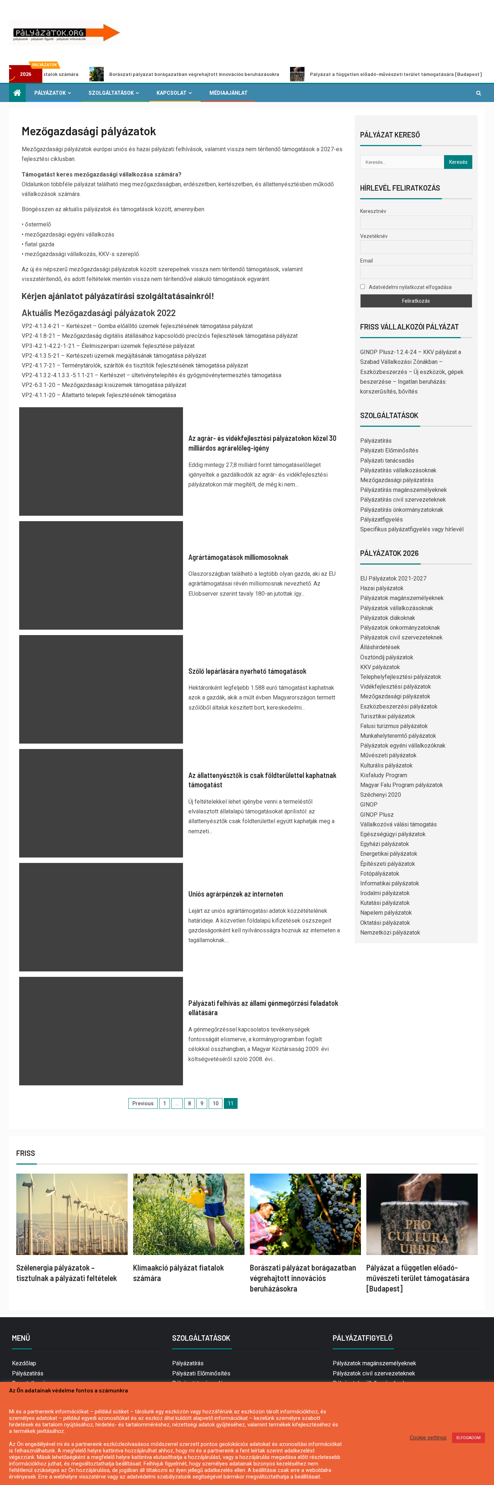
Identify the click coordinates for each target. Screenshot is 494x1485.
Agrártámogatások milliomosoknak (238, 557)
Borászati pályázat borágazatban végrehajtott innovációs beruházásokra (149, 74)
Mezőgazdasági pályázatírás (397, 480)
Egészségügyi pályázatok (393, 834)
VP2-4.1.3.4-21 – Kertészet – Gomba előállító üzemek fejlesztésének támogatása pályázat (137, 326)
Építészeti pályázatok (387, 863)
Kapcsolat (172, 93)
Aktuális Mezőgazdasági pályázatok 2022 (99, 312)
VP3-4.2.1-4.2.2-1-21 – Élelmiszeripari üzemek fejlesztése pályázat (108, 345)
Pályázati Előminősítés (389, 450)
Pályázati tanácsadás (387, 460)
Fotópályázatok (379, 873)
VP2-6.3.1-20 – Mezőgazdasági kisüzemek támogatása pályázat (104, 385)
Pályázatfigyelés (381, 519)
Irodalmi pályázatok (385, 893)
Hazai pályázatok (382, 588)
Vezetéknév (374, 236)
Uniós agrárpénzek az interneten (235, 893)
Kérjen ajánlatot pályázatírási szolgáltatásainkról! (118, 295)
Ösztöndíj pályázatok (386, 657)
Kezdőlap (24, 1363)
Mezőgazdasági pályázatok (395, 696)
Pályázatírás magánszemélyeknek (403, 489)
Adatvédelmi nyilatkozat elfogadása (410, 287)
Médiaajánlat (228, 93)
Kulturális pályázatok (386, 765)
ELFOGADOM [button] (468, 1437)
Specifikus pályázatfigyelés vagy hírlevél (412, 529)
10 (215, 1103)
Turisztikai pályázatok (387, 716)
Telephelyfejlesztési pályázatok (400, 676)
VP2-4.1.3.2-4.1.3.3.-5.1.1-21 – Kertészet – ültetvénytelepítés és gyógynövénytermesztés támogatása (151, 375)
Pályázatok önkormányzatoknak (400, 627)
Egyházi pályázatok (384, 844)
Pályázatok (50, 93)
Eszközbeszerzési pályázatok (399, 706)
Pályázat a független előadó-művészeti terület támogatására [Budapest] (350, 74)
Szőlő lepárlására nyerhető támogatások (247, 671)
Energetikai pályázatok (388, 853)
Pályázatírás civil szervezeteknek (403, 499)
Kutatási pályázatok (385, 902)
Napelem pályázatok (386, 912)
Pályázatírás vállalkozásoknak (398, 470)
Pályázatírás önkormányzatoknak (401, 509)
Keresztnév (373, 211)
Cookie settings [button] (428, 1437)
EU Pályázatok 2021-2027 (393, 578)
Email (366, 261)
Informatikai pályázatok (389, 883)
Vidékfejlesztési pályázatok (395, 686)
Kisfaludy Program (383, 775)
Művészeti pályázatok (388, 755)
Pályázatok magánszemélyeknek (402, 598)
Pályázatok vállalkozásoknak (396, 608)
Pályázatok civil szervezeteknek (401, 637)
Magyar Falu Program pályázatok (401, 785)
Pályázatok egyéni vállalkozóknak (403, 745)
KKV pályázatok (380, 667)
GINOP (369, 804)
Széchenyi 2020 (380, 794)
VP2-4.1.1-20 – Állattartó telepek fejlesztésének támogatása (99, 395)
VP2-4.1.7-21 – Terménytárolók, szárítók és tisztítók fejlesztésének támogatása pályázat (135, 365)
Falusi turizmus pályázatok (394, 726)
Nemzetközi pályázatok (390, 932)
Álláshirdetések (380, 647)
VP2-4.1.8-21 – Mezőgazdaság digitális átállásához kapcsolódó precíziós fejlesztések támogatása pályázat (160, 335)
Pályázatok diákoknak (387, 617)
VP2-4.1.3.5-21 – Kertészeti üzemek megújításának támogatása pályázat (114, 355)
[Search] (478, 93)
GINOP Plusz (377, 814)
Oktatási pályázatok (385, 922)
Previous (143, 1103)
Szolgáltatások (111, 93)
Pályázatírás (376, 440)
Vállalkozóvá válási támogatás (398, 824)
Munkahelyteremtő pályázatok (398, 735)
